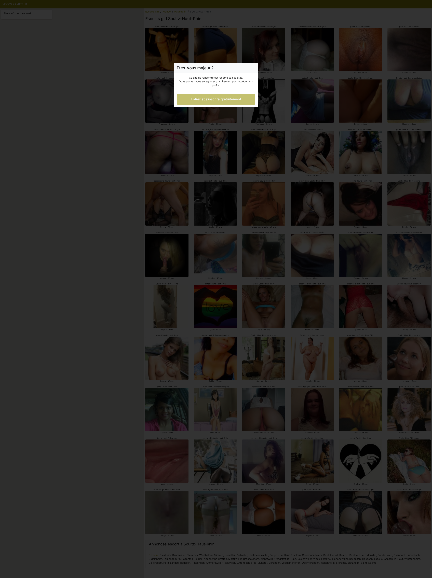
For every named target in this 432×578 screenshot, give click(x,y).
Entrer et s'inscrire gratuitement (216, 99)
